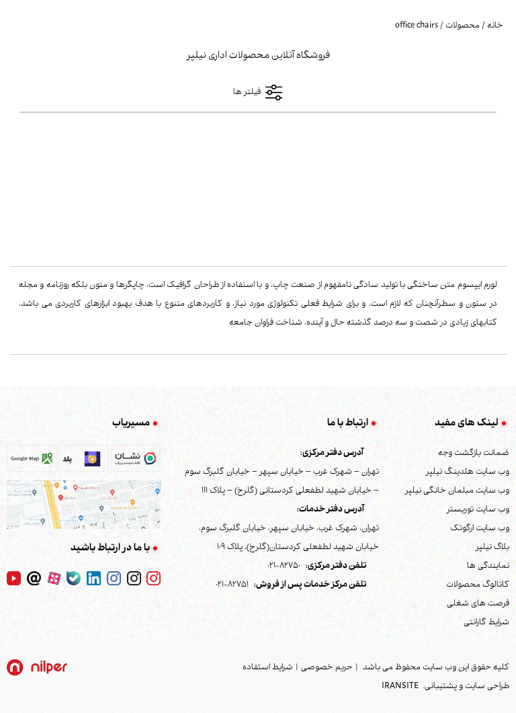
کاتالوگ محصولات (477, 585)
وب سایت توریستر (478, 510)
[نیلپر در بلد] (83, 462)
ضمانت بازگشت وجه (473, 454)
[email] (34, 578)
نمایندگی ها (488, 566)
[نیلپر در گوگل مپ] (32, 462)
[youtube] (14, 578)
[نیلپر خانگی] (134, 578)
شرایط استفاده (268, 668)
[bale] (74, 578)
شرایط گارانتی (486, 623)
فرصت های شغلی (478, 604)
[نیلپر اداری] (153, 578)
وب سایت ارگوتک (479, 529)
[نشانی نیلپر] (84, 505)
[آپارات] (54, 578)
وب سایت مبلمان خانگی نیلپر (457, 491)
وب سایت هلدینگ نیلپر (467, 472)
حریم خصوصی (327, 668)
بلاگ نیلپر (492, 548)
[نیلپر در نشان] (136, 462)
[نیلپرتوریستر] (114, 578)
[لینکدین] (94, 578)
